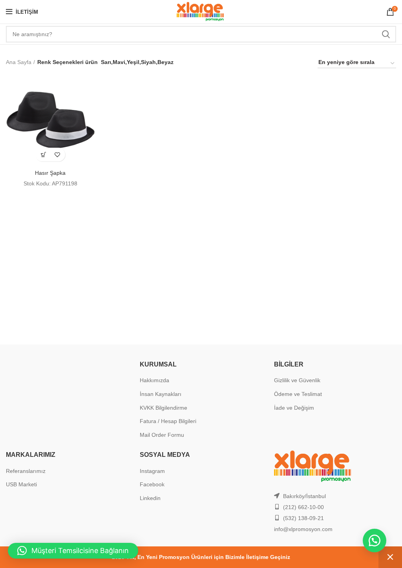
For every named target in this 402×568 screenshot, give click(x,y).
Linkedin (150, 498)
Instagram (152, 471)
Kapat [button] (390, 557)
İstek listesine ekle (57, 154)
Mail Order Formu (162, 435)
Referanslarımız (26, 471)
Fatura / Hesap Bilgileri (168, 421)
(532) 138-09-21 (303, 518)
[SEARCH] (385, 34)
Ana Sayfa (18, 62)
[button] (43, 154)
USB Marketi (21, 484)
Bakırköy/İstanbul (304, 496)
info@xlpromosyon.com (303, 529)
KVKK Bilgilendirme (163, 408)
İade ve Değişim (294, 408)
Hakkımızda (154, 380)
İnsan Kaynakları (160, 394)
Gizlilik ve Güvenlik (297, 380)
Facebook (152, 484)
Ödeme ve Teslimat (298, 394)
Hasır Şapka (50, 173)
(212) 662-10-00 (303, 507)
